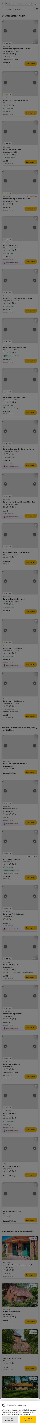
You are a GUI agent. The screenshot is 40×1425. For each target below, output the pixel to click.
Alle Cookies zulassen (28, 1419)
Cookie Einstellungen (10, 1419)
